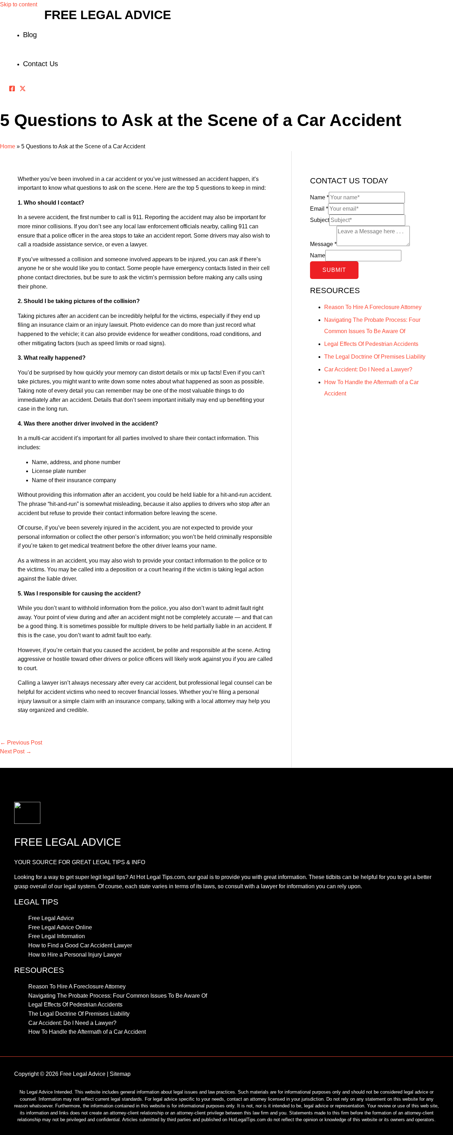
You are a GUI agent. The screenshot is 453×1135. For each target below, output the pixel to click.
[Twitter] (22, 90)
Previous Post (21, 743)
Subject (319, 220)
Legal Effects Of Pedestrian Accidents (371, 344)
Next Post (15, 751)
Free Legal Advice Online (60, 927)
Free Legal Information (56, 936)
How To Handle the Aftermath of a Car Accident (87, 1032)
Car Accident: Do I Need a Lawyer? (368, 369)
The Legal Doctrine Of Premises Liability (374, 357)
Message (323, 244)
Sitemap (120, 1074)
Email (319, 209)
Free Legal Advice (107, 15)
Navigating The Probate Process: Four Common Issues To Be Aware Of (117, 996)
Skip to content (18, 4)
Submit (334, 270)
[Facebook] (12, 90)
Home (7, 146)
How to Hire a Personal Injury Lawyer (75, 955)
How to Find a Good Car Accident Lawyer (80, 945)
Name (319, 197)
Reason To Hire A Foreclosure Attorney (373, 307)
